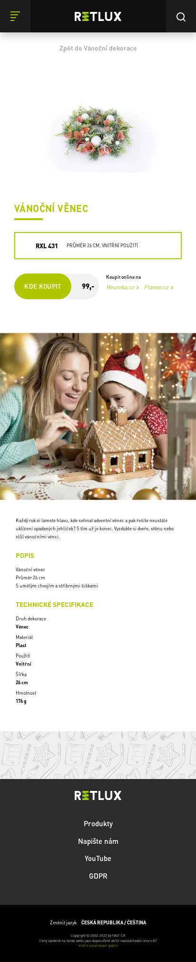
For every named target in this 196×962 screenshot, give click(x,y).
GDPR (98, 876)
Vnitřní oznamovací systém (98, 945)
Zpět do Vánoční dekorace (98, 47)
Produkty (98, 823)
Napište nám (98, 841)
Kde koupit (42, 286)
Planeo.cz (156, 287)
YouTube (98, 858)
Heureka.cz (120, 287)
